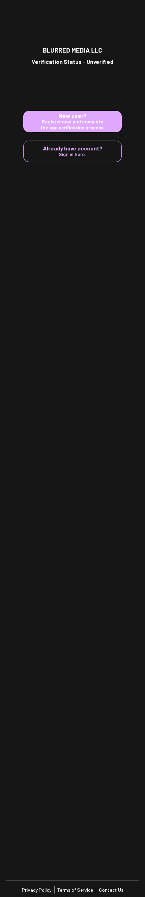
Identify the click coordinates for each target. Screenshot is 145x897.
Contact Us (111, 890)
